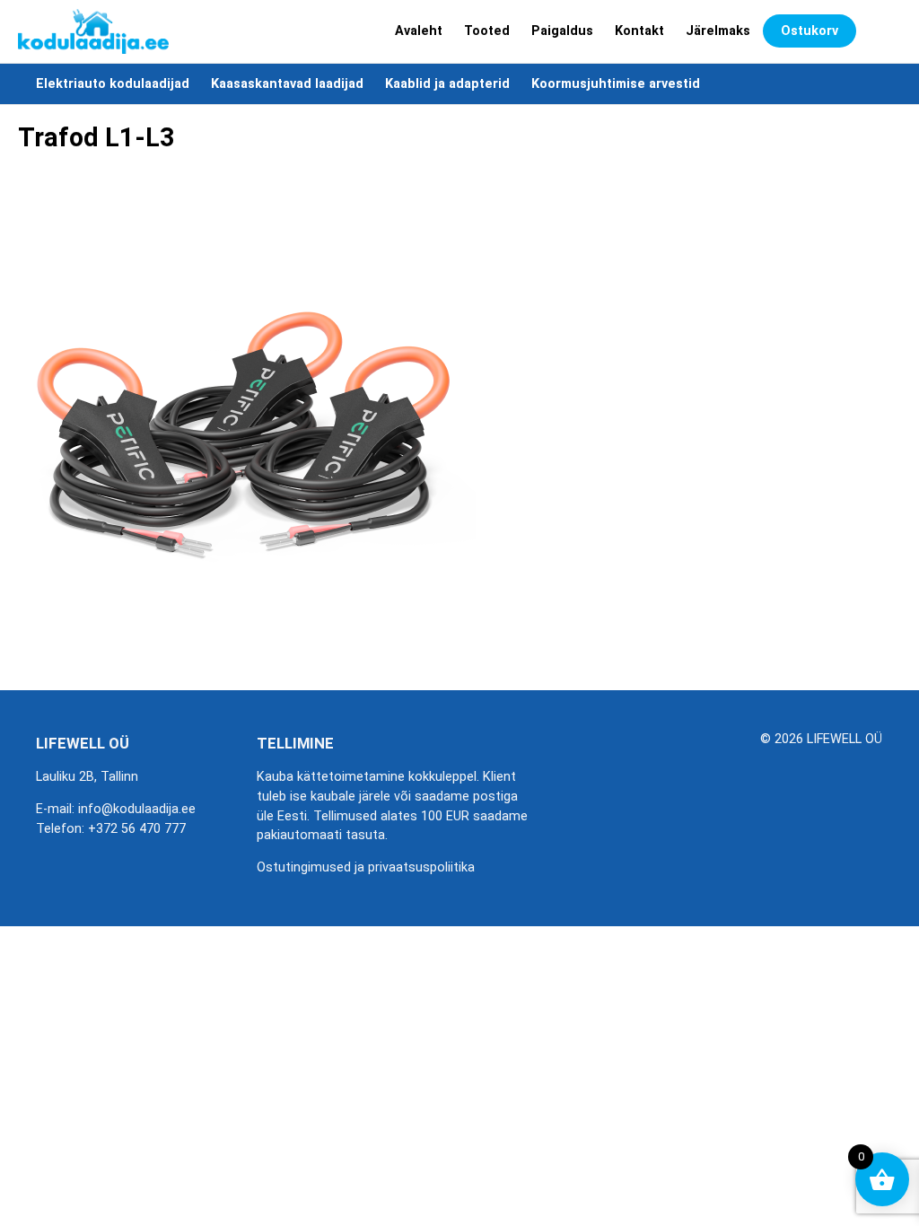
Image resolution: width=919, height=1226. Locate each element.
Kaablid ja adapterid (447, 84)
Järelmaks (718, 31)
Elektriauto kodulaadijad (112, 84)
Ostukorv (809, 31)
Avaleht (418, 31)
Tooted (487, 31)
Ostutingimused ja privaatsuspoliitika (366, 867)
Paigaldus (562, 31)
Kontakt (639, 31)
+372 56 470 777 (137, 828)
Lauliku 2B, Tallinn (87, 776)
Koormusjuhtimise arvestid (615, 84)
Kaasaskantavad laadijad (287, 84)
